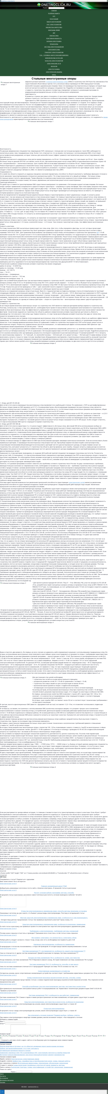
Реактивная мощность (54, 38)
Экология (54, 66)
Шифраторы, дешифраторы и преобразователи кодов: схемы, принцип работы (41, 1061)
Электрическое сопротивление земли (25, 1059)
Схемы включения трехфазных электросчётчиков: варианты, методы (39, 1065)
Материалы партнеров (7, 1080)
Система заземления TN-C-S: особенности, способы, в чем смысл (54, 964)
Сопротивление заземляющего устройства (54, 971)
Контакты (3, 1076)
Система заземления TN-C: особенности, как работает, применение (54, 995)
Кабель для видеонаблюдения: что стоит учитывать (19, 1048)
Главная (54, 10)
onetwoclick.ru (56, 5)
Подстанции (54, 19)
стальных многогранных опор (57, 82)
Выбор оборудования (54, 21)
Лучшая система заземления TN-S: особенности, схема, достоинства (54, 958)
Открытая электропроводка (54, 1008)
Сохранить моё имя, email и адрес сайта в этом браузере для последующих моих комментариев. (37, 1040)
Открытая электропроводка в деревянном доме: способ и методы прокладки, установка (54, 911)
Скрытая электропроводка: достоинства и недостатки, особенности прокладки (54, 1002)
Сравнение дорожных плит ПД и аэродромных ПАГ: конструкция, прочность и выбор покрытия (35, 1053)
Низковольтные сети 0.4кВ (54, 58)
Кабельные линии (54, 30)
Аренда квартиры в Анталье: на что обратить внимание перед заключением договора (32, 1046)
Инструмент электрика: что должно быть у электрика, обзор (54, 938)
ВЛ (98, 232)
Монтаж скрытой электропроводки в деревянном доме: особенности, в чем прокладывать (54, 918)
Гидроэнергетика (54, 49)
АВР (54, 33)
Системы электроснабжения (54, 47)
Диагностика (54, 35)
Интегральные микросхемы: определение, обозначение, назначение (43, 1063)
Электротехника (54, 69)
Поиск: (45, 8)
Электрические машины (54, 72)
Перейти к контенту (7, 1)
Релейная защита (54, 13)
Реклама (2, 1082)
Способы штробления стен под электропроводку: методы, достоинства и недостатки (54, 986)
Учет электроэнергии (54, 24)
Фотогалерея (4, 1078)
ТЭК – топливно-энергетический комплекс (53, 55)
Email (2, 1023)
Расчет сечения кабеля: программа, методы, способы (54, 893)
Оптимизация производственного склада (15, 1050)
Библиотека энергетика (54, 27)
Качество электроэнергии (54, 60)
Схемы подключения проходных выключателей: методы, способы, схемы (54, 978)
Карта (2, 1074)
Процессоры (54, 44)
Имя (2, 1021)
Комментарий (5, 1034)
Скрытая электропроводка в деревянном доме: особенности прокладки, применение (54, 924)
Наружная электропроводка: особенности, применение (54, 944)
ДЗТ (54, 16)
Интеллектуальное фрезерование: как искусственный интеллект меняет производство (32, 1055)
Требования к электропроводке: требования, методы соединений (54, 931)
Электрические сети (54, 63)
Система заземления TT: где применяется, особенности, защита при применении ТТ (54, 951)
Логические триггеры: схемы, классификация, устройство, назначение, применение (42, 1067)
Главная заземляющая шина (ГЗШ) (54, 886)
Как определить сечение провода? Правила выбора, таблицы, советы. (54, 1015)
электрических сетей (77, 482)
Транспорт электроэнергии (54, 52)
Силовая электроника (53, 41)
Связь (54, 74)
